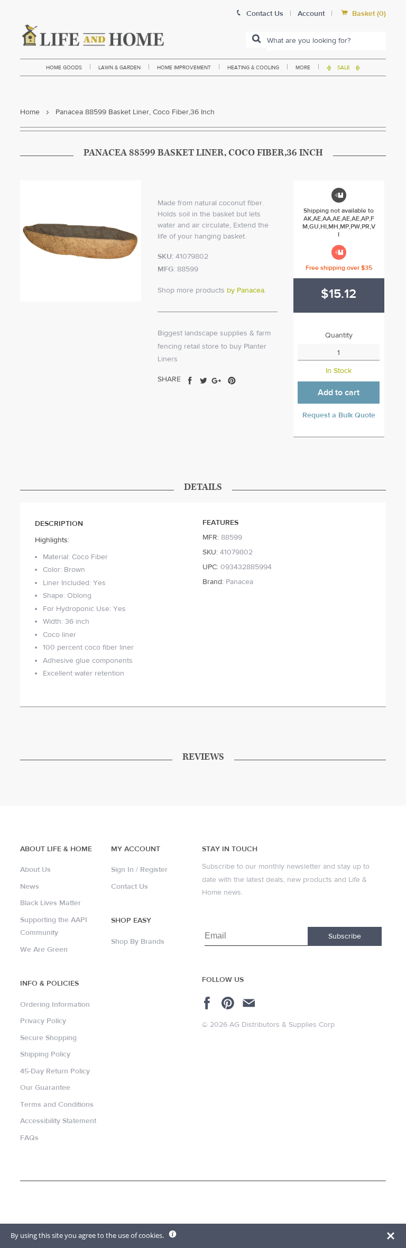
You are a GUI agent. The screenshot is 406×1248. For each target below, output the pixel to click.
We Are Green (44, 949)
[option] (80, 241)
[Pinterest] (229, 1003)
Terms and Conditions (57, 1104)
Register (154, 869)
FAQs (29, 1138)
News (29, 886)
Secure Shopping (48, 1038)
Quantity (339, 335)
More (303, 67)
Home (30, 112)
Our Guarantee (45, 1087)
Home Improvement (184, 67)
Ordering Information (55, 1004)
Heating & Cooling (253, 67)
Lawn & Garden (119, 67)
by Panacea (245, 290)
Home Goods (64, 67)
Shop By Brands (137, 941)
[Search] (256, 40)
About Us (35, 869)
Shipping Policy (45, 1054)
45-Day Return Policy (55, 1071)
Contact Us (129, 886)
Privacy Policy (43, 1021)
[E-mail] (250, 1003)
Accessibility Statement (58, 1121)
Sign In (122, 869)
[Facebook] (208, 1003)
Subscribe (344, 936)
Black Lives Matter (50, 903)
